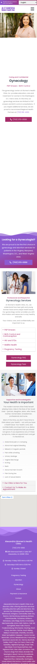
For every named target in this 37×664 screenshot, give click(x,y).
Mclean (31, 616)
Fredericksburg (8, 628)
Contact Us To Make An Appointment (14, 488)
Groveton (26, 649)
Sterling (27, 628)
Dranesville (20, 656)
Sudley (5, 642)
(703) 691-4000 (23, 112)
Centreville (22, 614)
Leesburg (23, 616)
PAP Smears (9, 330)
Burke (22, 621)
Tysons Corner (29, 635)
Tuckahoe (21, 618)
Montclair (5, 637)
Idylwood (6, 640)
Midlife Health (10, 345)
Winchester (19, 628)
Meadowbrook (21, 637)
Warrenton (16, 661)
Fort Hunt (21, 642)
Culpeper (19, 635)
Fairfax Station (10, 656)
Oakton (25, 623)
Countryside (26, 661)
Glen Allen (18, 649)
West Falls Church (23, 625)
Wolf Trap (13, 642)
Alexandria (29, 611)
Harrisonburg (14, 616)
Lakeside (29, 656)
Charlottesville (10, 618)
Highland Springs (17, 645)
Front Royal (17, 647)
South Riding (27, 630)
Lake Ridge (15, 621)
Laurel (12, 640)
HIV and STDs (10, 340)
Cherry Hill (29, 642)
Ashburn (28, 618)
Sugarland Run (9, 659)
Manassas (7, 621)
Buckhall (31, 640)
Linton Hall (18, 623)
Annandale (29, 621)
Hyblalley (7, 645)
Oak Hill (32, 623)
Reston (6, 616)
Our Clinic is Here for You (15, 483)
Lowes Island (7, 661)
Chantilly (22, 633)
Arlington (14, 614)
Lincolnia (29, 633)
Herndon (13, 630)
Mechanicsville (7, 623)
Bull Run (25, 647)
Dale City (31, 614)
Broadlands (28, 654)
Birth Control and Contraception (11, 335)
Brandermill (28, 652)
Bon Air (18, 640)
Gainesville (19, 659)
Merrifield (8, 647)
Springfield (11, 625)
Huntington (28, 659)
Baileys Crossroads (11, 633)
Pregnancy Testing (13, 349)
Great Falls (29, 645)
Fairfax (19, 630)
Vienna (24, 640)
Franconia (31, 637)
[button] (18, 330)
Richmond (6, 614)
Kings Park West (17, 652)
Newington (8, 654)
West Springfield (8, 635)
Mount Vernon (18, 654)
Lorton (12, 637)
